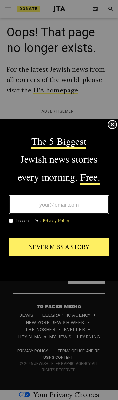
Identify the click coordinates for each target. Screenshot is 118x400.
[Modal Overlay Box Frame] (59, 200)
